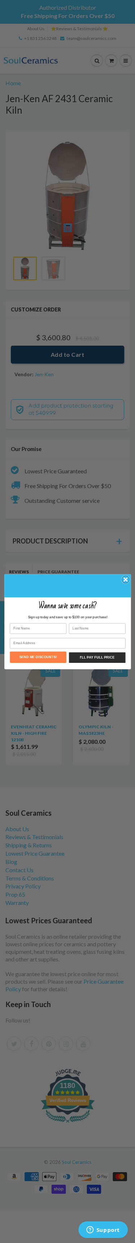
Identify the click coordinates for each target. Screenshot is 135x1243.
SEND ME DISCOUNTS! (38, 657)
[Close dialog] (125, 579)
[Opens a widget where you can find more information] (103, 1230)
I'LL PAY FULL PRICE (97, 657)
